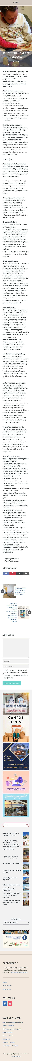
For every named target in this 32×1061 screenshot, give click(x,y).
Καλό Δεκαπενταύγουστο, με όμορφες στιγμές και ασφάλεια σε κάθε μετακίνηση (11, 888)
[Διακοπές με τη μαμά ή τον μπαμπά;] (26, 873)
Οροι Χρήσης (7, 989)
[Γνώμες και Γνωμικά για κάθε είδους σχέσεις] (26, 858)
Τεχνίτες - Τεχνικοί (9, 1042)
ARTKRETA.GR (16, 1056)
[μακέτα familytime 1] (16, 770)
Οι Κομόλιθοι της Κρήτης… (11, 863)
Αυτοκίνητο (6, 1039)
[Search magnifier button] (27, 825)
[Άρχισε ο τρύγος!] (26, 851)
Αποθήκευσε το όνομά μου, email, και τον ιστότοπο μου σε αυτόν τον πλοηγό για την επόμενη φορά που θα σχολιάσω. (16, 674)
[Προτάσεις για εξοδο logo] (16, 816)
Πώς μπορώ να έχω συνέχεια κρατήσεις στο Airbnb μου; (20, 591)
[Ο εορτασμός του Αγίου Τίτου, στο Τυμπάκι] (26, 836)
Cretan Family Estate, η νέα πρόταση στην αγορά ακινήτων (11, 895)
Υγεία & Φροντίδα (8, 1025)
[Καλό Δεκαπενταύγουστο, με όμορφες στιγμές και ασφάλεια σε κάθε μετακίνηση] (26, 887)
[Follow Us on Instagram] (10, 1003)
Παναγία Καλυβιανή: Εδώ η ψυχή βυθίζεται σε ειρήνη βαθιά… (11, 902)
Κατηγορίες (16, 919)
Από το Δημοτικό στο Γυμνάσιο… (10, 879)
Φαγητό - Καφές (8, 1032)
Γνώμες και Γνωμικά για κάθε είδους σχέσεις (10, 857)
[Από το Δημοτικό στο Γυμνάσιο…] (26, 880)
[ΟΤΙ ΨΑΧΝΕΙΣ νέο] (16, 792)
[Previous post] (2, 591)
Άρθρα (17, 61)
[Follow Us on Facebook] (5, 1003)
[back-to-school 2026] (16, 714)
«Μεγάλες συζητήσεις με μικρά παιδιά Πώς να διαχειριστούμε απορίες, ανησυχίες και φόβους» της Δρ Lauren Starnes (11, 612)
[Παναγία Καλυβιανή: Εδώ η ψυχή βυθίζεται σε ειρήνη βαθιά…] (26, 903)
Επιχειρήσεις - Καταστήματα (11, 1029)
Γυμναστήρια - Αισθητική (10, 1046)
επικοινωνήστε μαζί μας (19, 972)
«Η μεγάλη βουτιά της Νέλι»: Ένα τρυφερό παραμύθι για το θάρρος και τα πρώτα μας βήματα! (11, 843)
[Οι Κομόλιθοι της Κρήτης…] (26, 866)
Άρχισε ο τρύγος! (8, 849)
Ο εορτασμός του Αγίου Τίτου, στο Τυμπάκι (11, 834)
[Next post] (29, 612)
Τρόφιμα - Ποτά (8, 1036)
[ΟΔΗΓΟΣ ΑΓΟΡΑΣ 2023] (16, 742)
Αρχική (5, 982)
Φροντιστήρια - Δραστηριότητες (13, 1022)
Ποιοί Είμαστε (7, 986)
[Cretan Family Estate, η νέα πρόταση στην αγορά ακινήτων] (26, 896)
